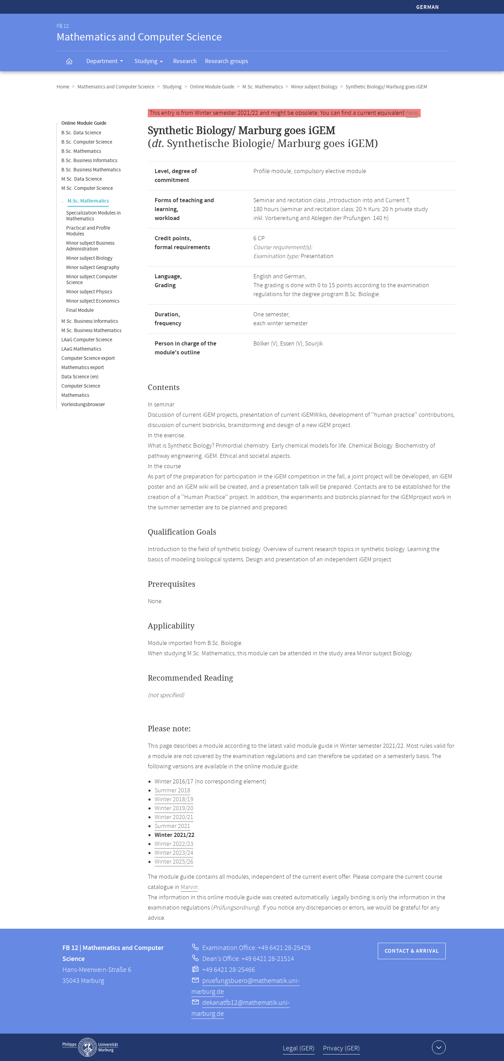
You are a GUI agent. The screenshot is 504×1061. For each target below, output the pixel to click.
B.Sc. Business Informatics (89, 160)
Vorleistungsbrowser (83, 404)
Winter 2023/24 (174, 853)
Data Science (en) (80, 377)
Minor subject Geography (92, 267)
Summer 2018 (172, 790)
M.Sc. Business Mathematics (91, 330)
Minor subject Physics (89, 292)
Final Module (80, 310)
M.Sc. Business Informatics (89, 321)
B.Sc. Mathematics (81, 151)
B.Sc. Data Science (81, 133)
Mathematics (75, 395)
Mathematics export (82, 367)
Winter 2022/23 (174, 844)
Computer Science (80, 386)
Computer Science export (88, 358)
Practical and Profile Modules (88, 231)
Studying (145, 61)
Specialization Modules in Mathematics (93, 216)
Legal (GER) (299, 1048)
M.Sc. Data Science (81, 179)
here (412, 113)
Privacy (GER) (341, 1048)
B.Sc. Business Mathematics (91, 170)
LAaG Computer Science (86, 340)
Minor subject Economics (92, 301)
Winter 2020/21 (174, 817)
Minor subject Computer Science (91, 279)
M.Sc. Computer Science (87, 188)
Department (102, 61)
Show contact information (439, 1047)
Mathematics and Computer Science (115, 87)
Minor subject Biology (314, 87)
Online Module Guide (212, 87)
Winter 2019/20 (174, 808)
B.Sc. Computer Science (86, 142)
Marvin (189, 887)
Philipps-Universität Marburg (90, 1047)
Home (63, 87)
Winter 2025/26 (174, 862)
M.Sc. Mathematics (262, 87)
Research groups (226, 61)
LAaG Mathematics (81, 349)
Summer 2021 (172, 826)
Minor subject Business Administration (90, 246)
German (427, 7)
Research (185, 61)
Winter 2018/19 (174, 799)
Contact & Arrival (412, 951)
